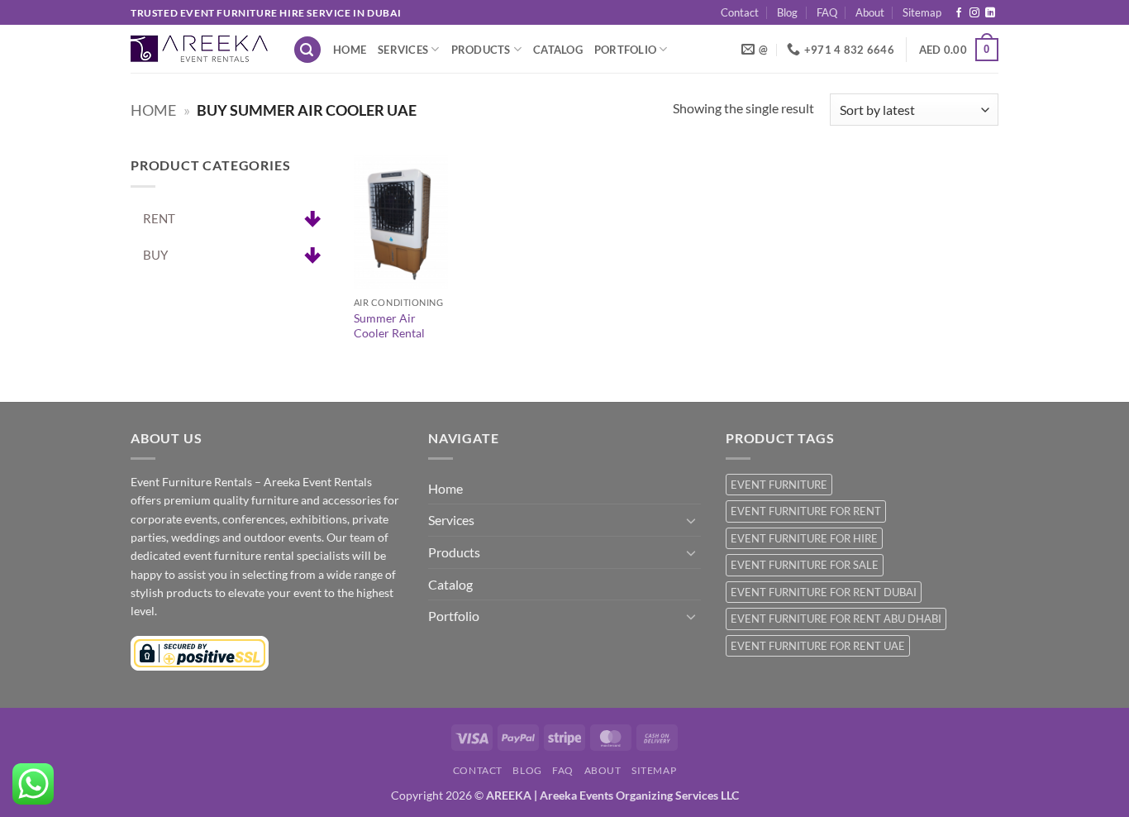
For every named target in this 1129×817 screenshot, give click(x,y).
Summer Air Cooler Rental (389, 326)
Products (481, 49)
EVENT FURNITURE (779, 484)
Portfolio (625, 49)
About (869, 12)
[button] (307, 50)
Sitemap (922, 12)
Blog (787, 12)
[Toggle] (691, 520)
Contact (740, 12)
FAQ (827, 12)
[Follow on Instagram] (974, 13)
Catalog (558, 49)
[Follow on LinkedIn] (990, 13)
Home (349, 49)
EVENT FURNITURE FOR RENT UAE (818, 645)
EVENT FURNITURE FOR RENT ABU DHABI (836, 618)
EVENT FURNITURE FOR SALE (805, 564)
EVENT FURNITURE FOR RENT (806, 511)
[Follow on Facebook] (959, 13)
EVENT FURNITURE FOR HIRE (804, 538)
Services (403, 49)
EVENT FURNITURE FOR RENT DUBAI (824, 592)
